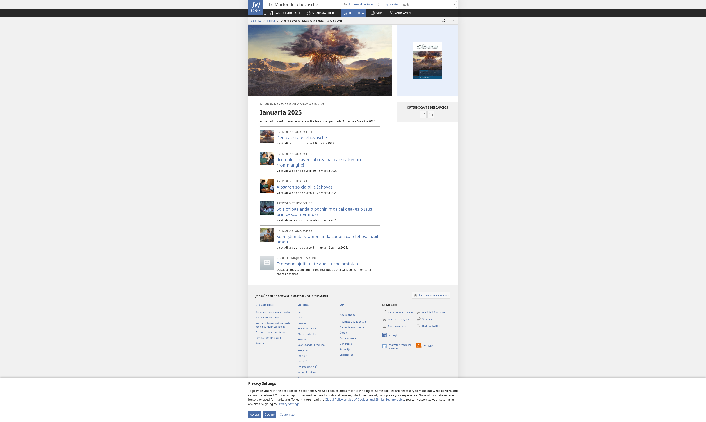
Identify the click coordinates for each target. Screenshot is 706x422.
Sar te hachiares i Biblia (268, 317)
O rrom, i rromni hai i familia (271, 332)
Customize (287, 414)
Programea (304, 350)
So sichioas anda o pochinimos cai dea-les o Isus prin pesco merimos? (324, 211)
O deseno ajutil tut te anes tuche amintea (317, 264)
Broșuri (302, 323)
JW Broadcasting (308, 367)
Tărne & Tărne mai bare (268, 337)
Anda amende (347, 314)
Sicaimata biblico (265, 304)
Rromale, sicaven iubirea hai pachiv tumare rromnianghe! (319, 162)
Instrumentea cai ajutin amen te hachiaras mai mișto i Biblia (273, 324)
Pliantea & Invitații (308, 328)
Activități (345, 349)
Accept (254, 414)
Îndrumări (303, 361)
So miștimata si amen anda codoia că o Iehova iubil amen (327, 239)
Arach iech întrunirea (430, 313)
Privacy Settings (288, 404)
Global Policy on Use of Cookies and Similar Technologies (364, 400)
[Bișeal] (444, 20)
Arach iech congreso (396, 319)
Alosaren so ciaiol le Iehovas (305, 187)
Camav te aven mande (352, 327)
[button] (321, 13)
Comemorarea (348, 338)
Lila (300, 317)
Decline (269, 414)
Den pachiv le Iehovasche (302, 137)
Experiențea (346, 354)
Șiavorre (260, 343)
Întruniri (344, 332)
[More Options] (452, 20)
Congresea (346, 343)
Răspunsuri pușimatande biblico (273, 312)
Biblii (300, 312)
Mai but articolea (307, 334)
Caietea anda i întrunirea (311, 344)
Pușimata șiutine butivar (353, 321)
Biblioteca (255, 20)
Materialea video (307, 372)
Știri (342, 304)
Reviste (271, 20)
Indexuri (302, 355)
